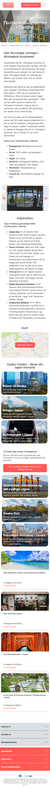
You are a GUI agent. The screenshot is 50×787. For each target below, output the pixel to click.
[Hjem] (8, 5)
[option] (25, 198)
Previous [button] (4, 198)
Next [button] (46, 198)
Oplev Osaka (40, 45)
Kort (27, 45)
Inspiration (16, 45)
